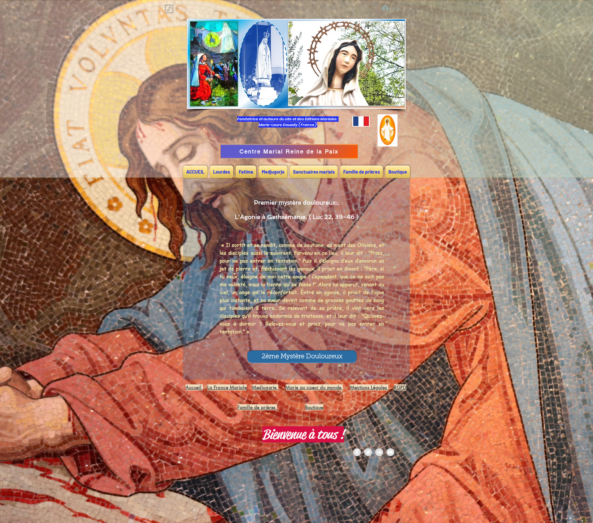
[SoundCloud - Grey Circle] (379, 452)
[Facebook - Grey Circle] (357, 452)
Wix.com (373, 472)
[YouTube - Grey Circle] (390, 452)
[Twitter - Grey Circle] (368, 452)
